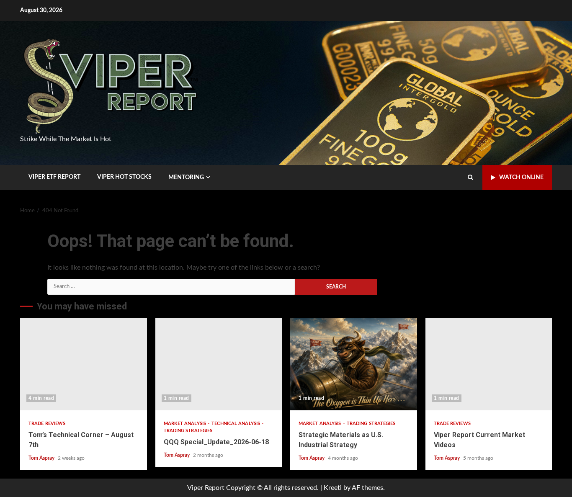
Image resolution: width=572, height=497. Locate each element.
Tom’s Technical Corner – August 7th (83, 364)
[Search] (470, 177)
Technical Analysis (236, 423)
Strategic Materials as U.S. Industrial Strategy (353, 364)
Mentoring (186, 177)
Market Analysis (186, 423)
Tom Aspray (42, 458)
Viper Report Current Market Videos (488, 364)
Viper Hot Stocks (124, 177)
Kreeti (333, 487)
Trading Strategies (188, 430)
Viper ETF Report (54, 177)
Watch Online (521, 177)
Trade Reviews (46, 423)
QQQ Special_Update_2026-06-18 (218, 364)
